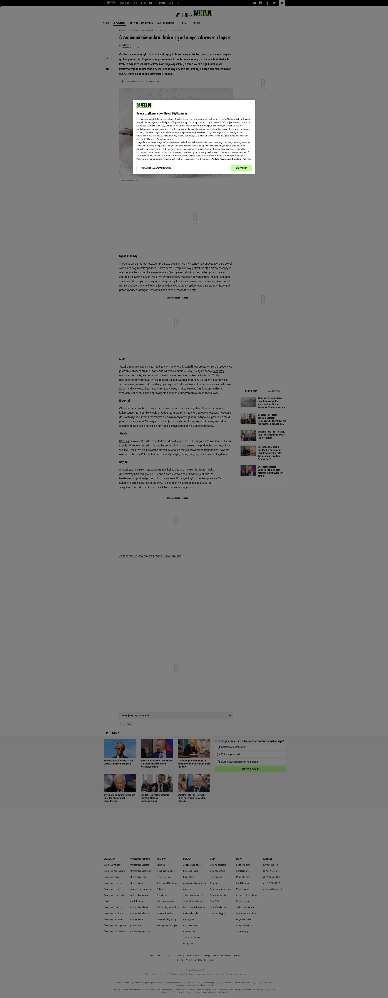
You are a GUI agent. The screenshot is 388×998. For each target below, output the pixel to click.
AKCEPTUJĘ (241, 168)
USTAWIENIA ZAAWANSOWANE (156, 168)
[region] (194, 137)
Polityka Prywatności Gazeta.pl (226, 159)
